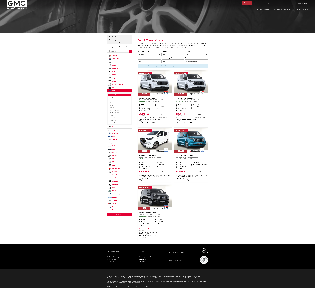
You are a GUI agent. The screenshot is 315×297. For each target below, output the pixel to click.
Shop (247, 3)
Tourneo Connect (114, 110)
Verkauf (267, 9)
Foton (114, 127)
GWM (114, 130)
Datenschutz (135, 274)
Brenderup (116, 68)
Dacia (114, 81)
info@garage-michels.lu (145, 257)
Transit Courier (114, 120)
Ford (114, 91)
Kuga (111, 102)
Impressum (110, 274)
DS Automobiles (117, 84)
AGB (116, 274)
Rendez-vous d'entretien (283, 3)
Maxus (114, 155)
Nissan (114, 171)
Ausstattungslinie (167, 58)
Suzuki (114, 197)
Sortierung (188, 58)
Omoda (114, 175)
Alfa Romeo (116, 59)
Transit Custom (114, 123)
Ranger (112, 107)
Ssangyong (116, 194)
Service (287, 9)
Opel (114, 178)
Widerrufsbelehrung (124, 274)
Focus (111, 97)
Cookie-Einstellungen (146, 274)
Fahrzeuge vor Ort (115, 43)
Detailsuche (113, 37)
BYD (113, 71)
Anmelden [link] (120, 214)
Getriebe (188, 51)
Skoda (114, 191)
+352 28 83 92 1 (142, 259)
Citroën (114, 75)
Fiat (113, 87)
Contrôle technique (263, 3)
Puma (111, 105)
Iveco (114, 136)
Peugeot (115, 181)
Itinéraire (142, 261)
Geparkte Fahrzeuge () (120, 47)
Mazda (114, 159)
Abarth (114, 55)
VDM (114, 203)
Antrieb (140, 58)
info (139, 36)
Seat (113, 187)
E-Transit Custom (115, 95)
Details (162, 114)
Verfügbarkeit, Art (144, 51)
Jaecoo (114, 139)
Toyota (114, 200)
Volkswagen (116, 207)
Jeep (114, 143)
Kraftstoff (164, 51)
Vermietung (277, 9)
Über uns (296, 9)
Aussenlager (113, 40)
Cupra (114, 78)
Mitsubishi (116, 168)
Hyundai (115, 133)
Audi (114, 62)
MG (113, 165)
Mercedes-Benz (117, 162)
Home (259, 9)
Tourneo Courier (114, 112)
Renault (115, 184)
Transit (111, 115)
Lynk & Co (115, 152)
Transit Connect (114, 118)
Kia (113, 149)
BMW (114, 65)
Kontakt (305, 9)
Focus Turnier (113, 100)
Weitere (115, 210)
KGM (114, 146)
